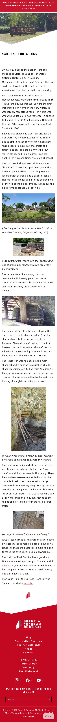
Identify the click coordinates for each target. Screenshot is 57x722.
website (28, 583)
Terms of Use (28, 663)
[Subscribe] (49, 699)
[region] (28, 6)
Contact (28, 652)
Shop (28, 637)
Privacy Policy (29, 660)
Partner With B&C (28, 645)
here (6, 565)
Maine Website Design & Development (24, 713)
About (28, 649)
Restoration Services (28, 641)
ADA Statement (28, 671)
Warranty (28, 667)
